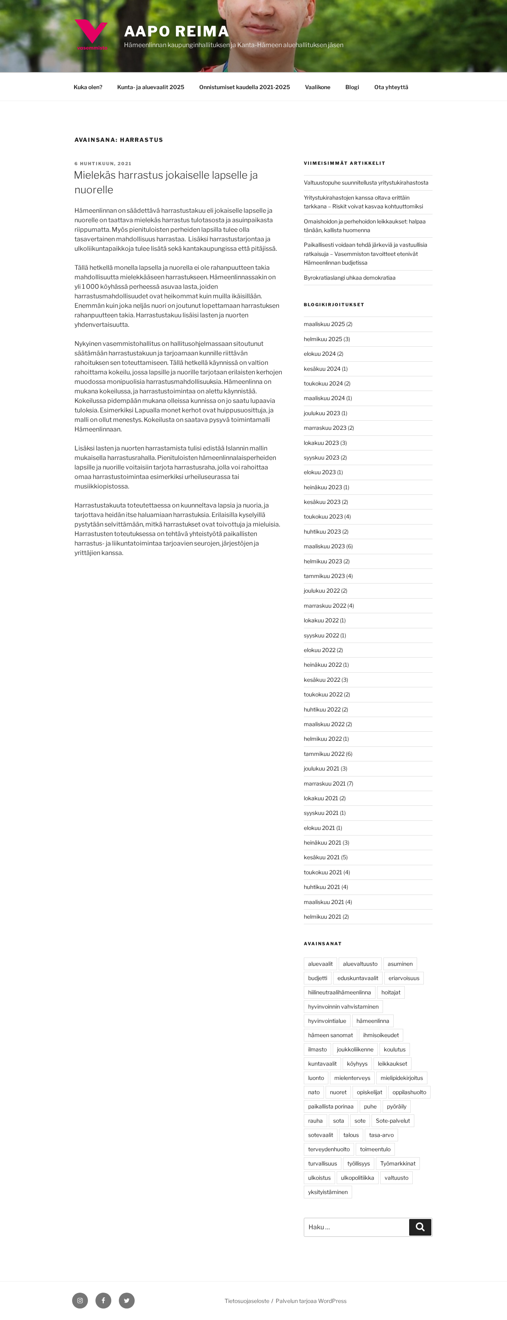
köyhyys (357, 1063)
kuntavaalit (322, 1063)
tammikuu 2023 (324, 575)
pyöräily (396, 1106)
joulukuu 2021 (321, 768)
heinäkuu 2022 (323, 664)
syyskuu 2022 (321, 635)
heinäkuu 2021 (322, 842)
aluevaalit (320, 963)
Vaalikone (317, 87)
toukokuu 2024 (323, 383)
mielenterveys (352, 1077)
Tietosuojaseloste (247, 1300)
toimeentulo (375, 1149)
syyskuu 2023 (321, 457)
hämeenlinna (372, 1020)
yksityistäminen (328, 1191)
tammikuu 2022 (324, 753)
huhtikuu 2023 (322, 531)
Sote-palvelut (393, 1120)
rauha (315, 1120)
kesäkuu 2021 (322, 857)
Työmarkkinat (398, 1163)
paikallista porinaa (331, 1106)
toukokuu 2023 (323, 516)
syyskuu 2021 (321, 812)
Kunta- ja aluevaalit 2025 (150, 87)
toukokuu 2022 (323, 694)
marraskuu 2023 (325, 427)
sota (338, 1120)
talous (351, 1134)
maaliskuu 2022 (324, 724)
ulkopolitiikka (357, 1177)
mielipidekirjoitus (402, 1077)
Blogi (352, 87)
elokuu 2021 (319, 827)
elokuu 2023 (320, 472)
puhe (370, 1106)
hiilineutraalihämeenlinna (339, 992)
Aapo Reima (177, 31)
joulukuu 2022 (322, 590)
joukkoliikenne (355, 1049)
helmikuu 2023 (323, 561)
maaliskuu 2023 (324, 546)
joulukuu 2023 (322, 413)
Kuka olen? (88, 87)
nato (314, 1092)
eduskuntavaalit (357, 978)
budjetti (317, 978)
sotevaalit (320, 1134)
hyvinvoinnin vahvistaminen (343, 1006)
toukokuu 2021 (323, 872)
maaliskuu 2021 (324, 901)
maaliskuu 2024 (324, 398)
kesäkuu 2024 (322, 368)
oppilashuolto (409, 1092)
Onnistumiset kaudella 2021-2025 (244, 87)
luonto (316, 1077)
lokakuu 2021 (321, 798)
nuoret (338, 1092)
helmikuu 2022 (323, 738)
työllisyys (358, 1163)
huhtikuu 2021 (322, 886)
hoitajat (390, 992)
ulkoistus (319, 1177)
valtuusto (396, 1177)
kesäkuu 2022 (322, 679)
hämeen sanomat (330, 1035)
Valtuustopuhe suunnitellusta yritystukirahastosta (366, 182)
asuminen (400, 963)
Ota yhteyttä (391, 87)
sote (360, 1120)
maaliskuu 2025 (324, 323)
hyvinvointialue (327, 1020)
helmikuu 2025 (323, 339)
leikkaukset (392, 1063)
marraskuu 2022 (325, 605)
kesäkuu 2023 (322, 501)
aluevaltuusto (360, 963)
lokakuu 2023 (321, 442)
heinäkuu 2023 (323, 487)
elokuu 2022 (319, 650)
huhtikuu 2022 (322, 709)
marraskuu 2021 (325, 783)
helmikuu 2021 (322, 916)
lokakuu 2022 (321, 620)
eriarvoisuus (404, 978)
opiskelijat (369, 1092)
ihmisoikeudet (381, 1035)
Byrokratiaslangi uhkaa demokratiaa (350, 277)
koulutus (395, 1049)
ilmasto (317, 1049)
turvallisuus (322, 1163)
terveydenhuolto (329, 1149)
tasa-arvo (381, 1134)
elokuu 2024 (320, 353)
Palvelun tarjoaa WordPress (311, 1300)
